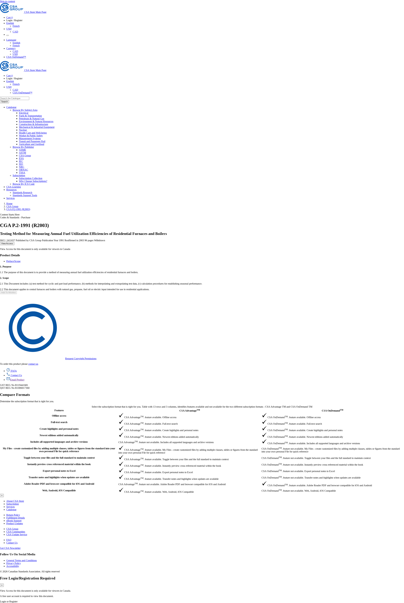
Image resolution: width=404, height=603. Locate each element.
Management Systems (30, 138)
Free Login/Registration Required (27, 578)
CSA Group (25, 155)
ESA (21, 158)
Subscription (12, 504)
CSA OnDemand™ (16, 57)
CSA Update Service (16, 534)
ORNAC (23, 169)
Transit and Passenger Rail (32, 141)
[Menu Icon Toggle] (7, 35)
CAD (15, 31)
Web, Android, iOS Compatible (59, 490)
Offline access (59, 415)
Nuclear (23, 130)
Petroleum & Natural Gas (31, 118)
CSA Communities (15, 531)
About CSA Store (15, 501)
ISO (21, 164)
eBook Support (13, 520)
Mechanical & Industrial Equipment (36, 127)
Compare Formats (15, 395)
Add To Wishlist (8, 292)
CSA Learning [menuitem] (13, 186)
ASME (22, 149)
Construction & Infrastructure (33, 124)
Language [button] (11, 40)
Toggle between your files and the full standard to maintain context (59, 457)
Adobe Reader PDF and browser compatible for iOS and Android (59, 483)
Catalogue (11, 509)
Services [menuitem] (10, 198)
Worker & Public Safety (31, 135)
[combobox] (14, 98)
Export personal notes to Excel (59, 471)
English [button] (10, 23)
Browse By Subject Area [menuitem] (25, 110)
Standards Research (22, 192)
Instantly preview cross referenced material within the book (59, 464)
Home (9, 203)
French (16, 26)
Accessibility (12, 566)
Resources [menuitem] (11, 189)
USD (9, 28)
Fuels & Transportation (30, 115)
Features (59, 410)
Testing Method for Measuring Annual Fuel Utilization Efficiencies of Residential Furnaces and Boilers (83, 234)
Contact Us (12, 542)
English (16, 42)
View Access (7, 243)
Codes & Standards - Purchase (15, 217)
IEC (21, 161)
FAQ (8, 540)
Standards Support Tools (25, 195)
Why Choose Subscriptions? (33, 181)
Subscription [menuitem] (19, 175)
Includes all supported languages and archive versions (59, 441)
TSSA (22, 172)
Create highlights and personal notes (59, 428)
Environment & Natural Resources (36, 121)
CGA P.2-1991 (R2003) (18, 209)
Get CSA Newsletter (10, 548)
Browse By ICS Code (24, 184)
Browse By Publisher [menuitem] (23, 147)
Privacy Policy (13, 563)
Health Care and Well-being (33, 132)
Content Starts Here (10, 214)
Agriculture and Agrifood (31, 144)
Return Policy (13, 515)
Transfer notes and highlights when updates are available (59, 477)
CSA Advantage (189, 410)
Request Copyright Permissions (80, 358)
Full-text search (59, 422)
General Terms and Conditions (21, 560)
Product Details (10, 255)
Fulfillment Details (15, 517)
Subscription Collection (30, 178)
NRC (21, 167)
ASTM (22, 152)
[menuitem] (211, 113)
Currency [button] (11, 48)
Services (10, 506)
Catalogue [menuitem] (11, 107)
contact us (33, 364)
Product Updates (14, 523)
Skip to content (7, 1)
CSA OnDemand (332, 410)
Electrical (23, 113)
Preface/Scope (13, 261)
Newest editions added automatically (59, 435)
